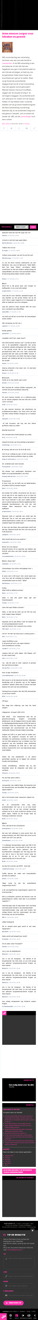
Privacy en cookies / (12, 1225)
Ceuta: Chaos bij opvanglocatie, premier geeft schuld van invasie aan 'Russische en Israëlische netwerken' (19, 1137)
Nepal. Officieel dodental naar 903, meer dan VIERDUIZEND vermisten (18, 1126)
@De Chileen (6, 124)
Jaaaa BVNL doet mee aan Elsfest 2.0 (15, 1133)
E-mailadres (8, 1291)
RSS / (32, 1223)
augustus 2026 (9, 1155)
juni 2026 (7, 1159)
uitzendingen (26, 116)
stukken (22, 1311)
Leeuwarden (7, 63)
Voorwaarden (31, 1227)
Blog (28, 1311)
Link (5, 1272)
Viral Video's (13, 1311)
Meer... (7, 1165)
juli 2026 (7, 1157)
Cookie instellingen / (25, 1225)
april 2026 (8, 1163)
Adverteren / (22, 1227)
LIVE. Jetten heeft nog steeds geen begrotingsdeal (19, 1141)
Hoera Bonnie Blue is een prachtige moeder (18, 1124)
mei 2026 (7, 1161)
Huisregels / (26, 1223)
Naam (5, 1281)
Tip (4, 1254)
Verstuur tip (15, 1303)
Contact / (19, 1223)
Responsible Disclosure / (10, 1227)
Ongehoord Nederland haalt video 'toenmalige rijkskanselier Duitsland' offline (18, 1130)
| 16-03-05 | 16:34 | (20, 124)
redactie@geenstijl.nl (14, 1250)
